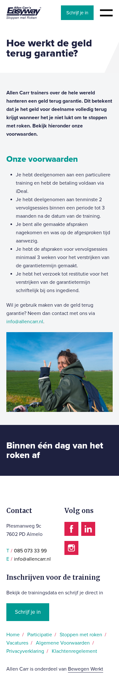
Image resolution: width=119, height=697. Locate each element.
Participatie (39, 635)
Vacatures (17, 643)
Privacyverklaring (25, 651)
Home (13, 635)
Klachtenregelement (74, 651)
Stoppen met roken (81, 635)
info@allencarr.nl (24, 321)
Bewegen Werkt (85, 669)
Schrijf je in (77, 13)
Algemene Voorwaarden (63, 643)
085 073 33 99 (30, 551)
